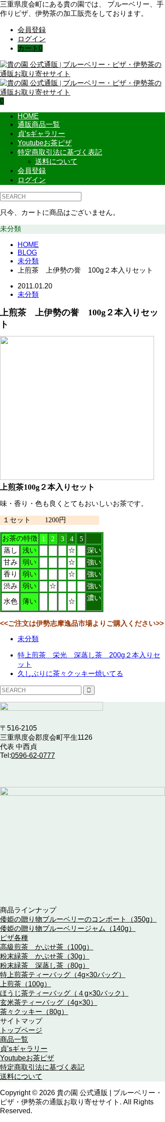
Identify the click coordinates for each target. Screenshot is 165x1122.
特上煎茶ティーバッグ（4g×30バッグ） (62, 974)
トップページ (21, 1030)
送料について (56, 161)
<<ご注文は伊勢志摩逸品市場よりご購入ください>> (82, 623)
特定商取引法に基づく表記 (60, 152)
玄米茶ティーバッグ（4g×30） (48, 1002)
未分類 (28, 294)
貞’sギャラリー (41, 133)
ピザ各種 (14, 937)
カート (30, 48)
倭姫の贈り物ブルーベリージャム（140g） (68, 928)
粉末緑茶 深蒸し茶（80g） (44, 965)
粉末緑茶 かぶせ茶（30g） (44, 956)
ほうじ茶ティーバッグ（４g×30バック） (64, 993)
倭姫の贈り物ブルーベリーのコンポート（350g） (78, 919)
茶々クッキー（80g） (34, 1011)
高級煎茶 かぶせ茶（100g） (46, 947)
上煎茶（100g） (25, 984)
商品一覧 (14, 1039)
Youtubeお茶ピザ (45, 143)
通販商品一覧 (39, 124)
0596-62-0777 (33, 755)
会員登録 (32, 29)
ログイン (32, 39)
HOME (28, 116)
